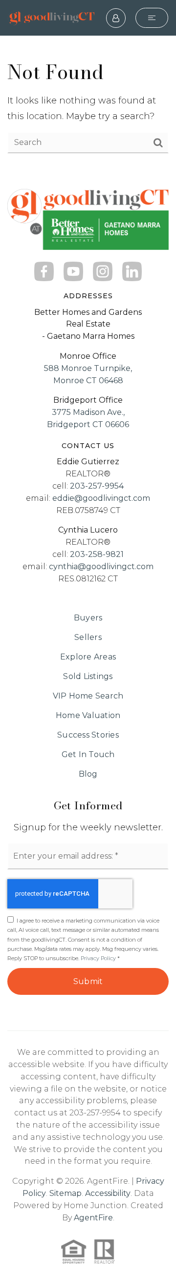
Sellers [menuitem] (88, 637)
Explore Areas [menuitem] (88, 656)
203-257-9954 (97, 486)
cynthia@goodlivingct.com (101, 566)
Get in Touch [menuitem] (88, 754)
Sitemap (65, 1193)
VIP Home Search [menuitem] (88, 695)
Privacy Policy (98, 958)
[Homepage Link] (51, 17)
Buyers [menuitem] (88, 617)
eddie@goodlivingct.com (101, 498)
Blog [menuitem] (88, 774)
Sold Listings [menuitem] (87, 676)
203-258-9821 (97, 554)
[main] (88, 106)
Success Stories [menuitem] (88, 735)
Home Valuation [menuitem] (88, 715)
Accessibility (108, 1193)
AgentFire (93, 1217)
